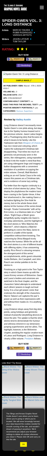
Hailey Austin (23, 119)
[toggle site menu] (42, 7)
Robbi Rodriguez (23, 32)
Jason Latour (21, 39)
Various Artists (22, 35)
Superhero (28, 111)
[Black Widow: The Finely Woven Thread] (35, 379)
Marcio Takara (21, 30)
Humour (19, 111)
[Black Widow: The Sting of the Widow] (12, 379)
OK (23, 444)
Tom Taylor (19, 41)
